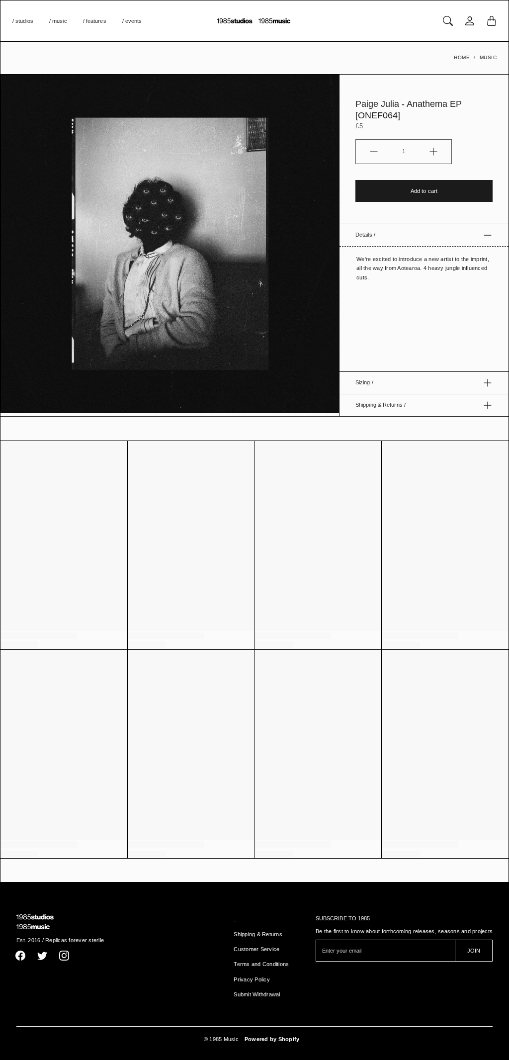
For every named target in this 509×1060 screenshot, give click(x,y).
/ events (132, 21)
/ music (58, 21)
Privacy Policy (252, 979)
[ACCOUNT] (470, 21)
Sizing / (364, 382)
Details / (365, 235)
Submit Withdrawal (257, 994)
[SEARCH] (448, 21)
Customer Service (256, 949)
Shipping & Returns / (380, 405)
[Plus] (433, 152)
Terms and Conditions (261, 964)
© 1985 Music (221, 1039)
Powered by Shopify (272, 1039)
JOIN (473, 951)
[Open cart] (492, 21)
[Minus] (374, 152)
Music (488, 57)
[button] (20, 956)
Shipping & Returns (258, 934)
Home (462, 57)
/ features (94, 21)
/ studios (22, 21)
